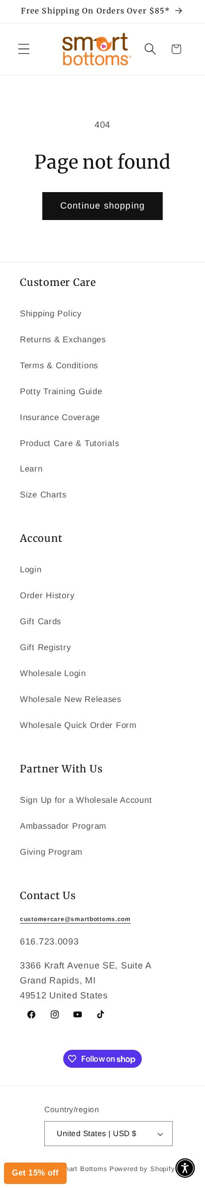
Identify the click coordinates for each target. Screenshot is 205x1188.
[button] (185, 1168)
